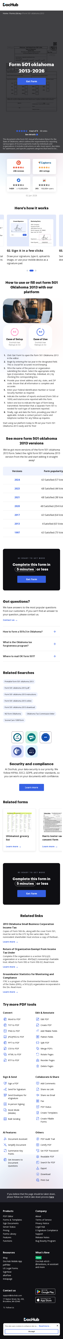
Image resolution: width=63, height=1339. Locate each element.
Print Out (45, 1180)
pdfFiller (6, 1264)
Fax (42, 1101)
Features (7, 1237)
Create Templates (49, 1112)
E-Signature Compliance (46, 1230)
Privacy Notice (42, 1223)
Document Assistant (17, 1139)
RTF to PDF (13, 1060)
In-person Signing (16, 1104)
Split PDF (45, 1042)
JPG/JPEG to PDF (16, 1036)
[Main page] (10, 5)
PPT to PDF (13, 1042)
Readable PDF (47, 1156)
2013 (17, 523)
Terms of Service (43, 1219)
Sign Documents (11, 1223)
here (51, 1196)
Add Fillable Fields (49, 1031)
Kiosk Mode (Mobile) (13, 1111)
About (38, 1216)
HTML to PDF (14, 1054)
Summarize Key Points (15, 1152)
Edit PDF (45, 1019)
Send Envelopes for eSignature (17, 1097)
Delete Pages (47, 1066)
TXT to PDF (13, 1025)
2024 (17, 479)
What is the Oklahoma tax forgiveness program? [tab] (17, 644)
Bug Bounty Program (45, 1240)
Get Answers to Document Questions (15, 1162)
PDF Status (46, 1106)
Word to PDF (14, 1019)
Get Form (31, 81)
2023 (17, 488)
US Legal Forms (10, 1268)
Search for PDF (48, 1162)
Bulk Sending (14, 1119)
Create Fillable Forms (47, 1120)
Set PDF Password (49, 1150)
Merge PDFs (46, 1048)
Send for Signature (17, 1089)
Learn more (31, 787)
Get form (31, 579)
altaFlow (7, 1275)
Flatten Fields (47, 1036)
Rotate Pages (47, 1054)
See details (30, 134)
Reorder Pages (48, 1060)
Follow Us (10, 1307)
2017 (17, 515)
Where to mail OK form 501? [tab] (19, 656)
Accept (31, 1331)
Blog (5, 1257)
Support (39, 1233)
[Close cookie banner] (57, 1325)
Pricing (6, 1230)
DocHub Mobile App (12, 1261)
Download (45, 1174)
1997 (17, 532)
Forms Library (9, 1233)
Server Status (9, 1226)
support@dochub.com (12, 1295)
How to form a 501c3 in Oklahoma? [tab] (23, 631)
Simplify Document (17, 1144)
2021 (17, 497)
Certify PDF (46, 1144)
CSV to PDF (13, 1048)
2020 (17, 506)
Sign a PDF (13, 1083)
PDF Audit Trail (48, 1139)
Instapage (7, 1278)
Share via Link (47, 1089)
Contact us (9, 620)
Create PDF (46, 1025)
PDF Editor (8, 1216)
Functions (7, 1240)
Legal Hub (40, 1226)
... (43, 1326)
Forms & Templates (12, 1219)
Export (44, 1168)
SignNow (7, 1271)
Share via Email (48, 1095)
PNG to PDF (14, 1031)
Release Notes (42, 1237)
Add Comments (48, 1083)
